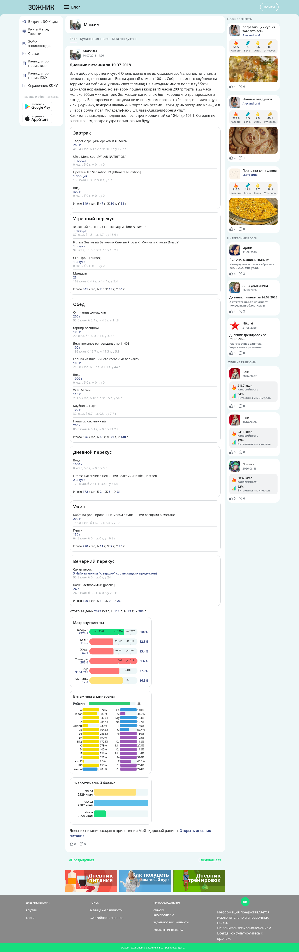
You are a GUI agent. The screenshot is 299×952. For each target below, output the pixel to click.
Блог (73, 39)
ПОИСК (94, 902)
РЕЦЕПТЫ (31, 910)
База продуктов (124, 39)
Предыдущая (82, 860)
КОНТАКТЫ (182, 922)
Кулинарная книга (94, 39)
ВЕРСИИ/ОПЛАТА (163, 914)
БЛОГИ (30, 918)
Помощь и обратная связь (41, 97)
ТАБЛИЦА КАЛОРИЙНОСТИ (106, 910)
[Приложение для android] (41, 106)
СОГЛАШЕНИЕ (162, 930)
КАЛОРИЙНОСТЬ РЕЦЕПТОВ (106, 918)
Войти (269, 7)
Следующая (209, 860)
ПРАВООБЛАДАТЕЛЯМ (166, 902)
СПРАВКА (158, 910)
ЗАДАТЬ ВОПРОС (163, 922)
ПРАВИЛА (177, 930)
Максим (92, 24)
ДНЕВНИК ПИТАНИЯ (38, 902)
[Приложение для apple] (41, 118)
